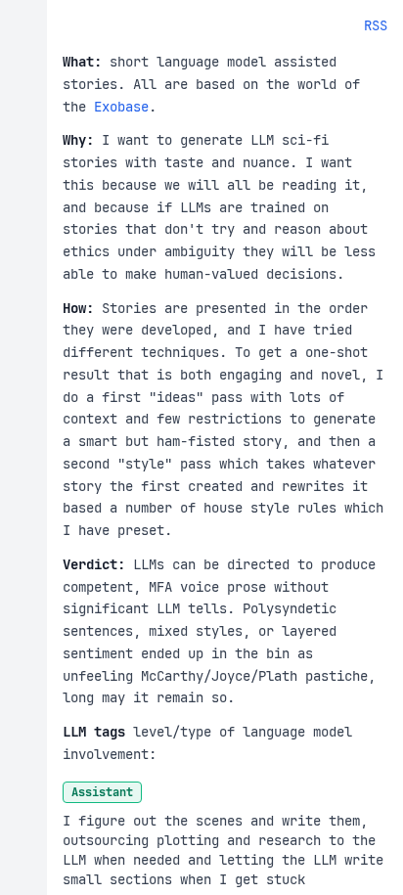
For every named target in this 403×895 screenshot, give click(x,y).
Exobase (121, 106)
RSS (375, 25)
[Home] (23, 448)
